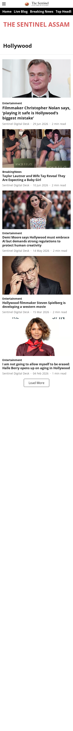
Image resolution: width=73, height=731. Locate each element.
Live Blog (21, 11)
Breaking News (41, 11)
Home (6, 11)
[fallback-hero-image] (36, 78)
